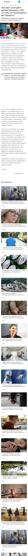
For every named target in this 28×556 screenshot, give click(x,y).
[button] (14, 31)
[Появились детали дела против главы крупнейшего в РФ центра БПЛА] (14, 495)
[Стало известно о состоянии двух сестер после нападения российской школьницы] (14, 242)
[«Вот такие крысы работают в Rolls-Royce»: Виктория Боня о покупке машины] (14, 334)
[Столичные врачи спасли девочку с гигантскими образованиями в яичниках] (14, 380)
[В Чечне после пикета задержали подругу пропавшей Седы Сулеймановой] (14, 220)
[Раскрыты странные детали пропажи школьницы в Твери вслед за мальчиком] (14, 197)
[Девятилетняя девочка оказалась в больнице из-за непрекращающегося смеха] (14, 357)
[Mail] (5, 1)
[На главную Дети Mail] (8, 1)
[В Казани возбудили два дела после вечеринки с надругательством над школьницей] (14, 403)
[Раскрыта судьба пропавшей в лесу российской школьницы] (14, 540)
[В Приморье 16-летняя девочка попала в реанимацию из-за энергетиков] (14, 265)
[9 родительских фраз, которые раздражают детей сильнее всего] (14, 449)
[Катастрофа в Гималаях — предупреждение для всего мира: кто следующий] (14, 288)
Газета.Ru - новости (14, 5)
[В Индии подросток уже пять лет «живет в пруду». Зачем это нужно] (14, 472)
